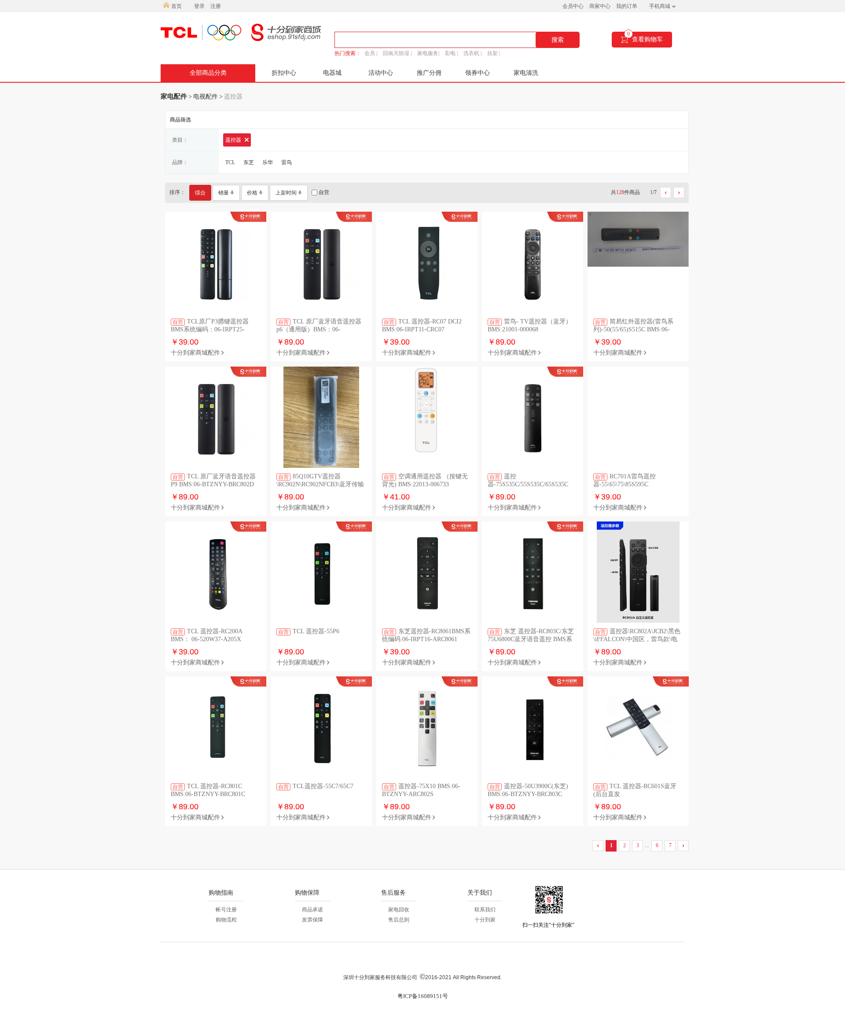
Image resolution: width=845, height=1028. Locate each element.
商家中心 (599, 6)
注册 (215, 6)
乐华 (267, 162)
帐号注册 (226, 910)
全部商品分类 (208, 73)
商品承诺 (312, 910)
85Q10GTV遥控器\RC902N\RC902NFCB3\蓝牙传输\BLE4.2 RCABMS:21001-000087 (320, 480)
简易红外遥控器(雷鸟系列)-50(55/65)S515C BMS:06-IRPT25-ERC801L (633, 326)
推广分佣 (429, 73)
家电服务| (428, 53)
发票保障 (312, 920)
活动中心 (380, 73)
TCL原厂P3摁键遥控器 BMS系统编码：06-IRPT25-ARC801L (210, 326)
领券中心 (477, 73)
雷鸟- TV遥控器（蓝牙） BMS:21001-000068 (530, 325)
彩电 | (451, 53)
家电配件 (174, 96)
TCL (230, 162)
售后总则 (398, 920)
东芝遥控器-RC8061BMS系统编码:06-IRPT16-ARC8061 (426, 635)
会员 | (370, 53)
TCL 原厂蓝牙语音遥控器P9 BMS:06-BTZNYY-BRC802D (213, 480)
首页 (176, 6)
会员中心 (573, 6)
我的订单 (626, 6)
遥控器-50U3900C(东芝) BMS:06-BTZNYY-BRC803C (528, 790)
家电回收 (398, 910)
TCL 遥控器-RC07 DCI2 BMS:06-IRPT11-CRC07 (422, 325)
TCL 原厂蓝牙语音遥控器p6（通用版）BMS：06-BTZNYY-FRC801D (318, 326)
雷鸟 (286, 162)
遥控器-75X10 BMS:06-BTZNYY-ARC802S (421, 790)
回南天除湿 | (397, 53)
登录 (199, 6)
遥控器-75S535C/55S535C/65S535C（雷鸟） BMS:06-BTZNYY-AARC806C (528, 480)
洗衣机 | (472, 53)
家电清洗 (526, 73)
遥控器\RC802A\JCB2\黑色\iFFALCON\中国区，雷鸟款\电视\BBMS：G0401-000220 (636, 635)
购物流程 (226, 920)
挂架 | (493, 53)
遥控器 (233, 140)
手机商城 (660, 6)
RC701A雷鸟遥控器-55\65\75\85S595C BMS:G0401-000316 (624, 480)
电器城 (332, 73)
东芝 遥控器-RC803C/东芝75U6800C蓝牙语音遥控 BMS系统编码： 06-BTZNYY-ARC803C (531, 635)
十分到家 (485, 920)
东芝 (248, 162)
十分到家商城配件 (195, 352)
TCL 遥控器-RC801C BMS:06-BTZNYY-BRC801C (208, 790)
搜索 (557, 40)
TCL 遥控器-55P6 (308, 631)
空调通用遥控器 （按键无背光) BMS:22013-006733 (425, 480)
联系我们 (485, 910)
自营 (323, 192)
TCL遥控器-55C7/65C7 (315, 786)
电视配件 (205, 96)
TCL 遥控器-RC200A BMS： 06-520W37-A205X (206, 635)
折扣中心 (284, 73)
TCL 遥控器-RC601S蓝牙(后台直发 (634, 790)
